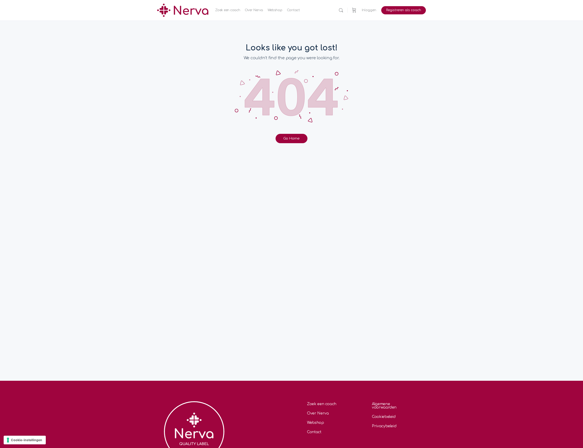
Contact (314, 432)
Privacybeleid (384, 426)
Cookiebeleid (384, 417)
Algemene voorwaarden (384, 405)
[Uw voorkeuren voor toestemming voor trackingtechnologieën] (25, 440)
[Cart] (354, 10)
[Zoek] (340, 10)
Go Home (291, 138)
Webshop (315, 423)
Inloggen (369, 10)
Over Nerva (318, 413)
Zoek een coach (321, 404)
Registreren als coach (403, 10)
